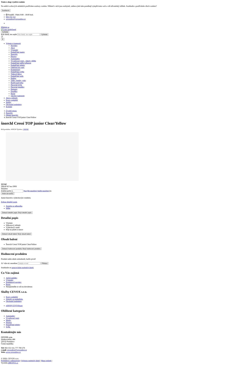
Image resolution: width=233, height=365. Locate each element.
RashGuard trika (17, 83)
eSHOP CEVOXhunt (14, 306)
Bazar (13, 94)
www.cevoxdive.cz (13, 352)
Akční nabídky (11, 278)
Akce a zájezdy (12, 98)
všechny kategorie (18, 96)
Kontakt (9, 107)
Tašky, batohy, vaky (18, 80)
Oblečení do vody (17, 67)
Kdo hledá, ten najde (9, 34)
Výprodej (14, 50)
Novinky (14, 46)
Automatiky (15, 59)
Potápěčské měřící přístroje (21, 63)
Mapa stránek (46, 361)
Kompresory (15, 70)
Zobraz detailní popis (9, 202)
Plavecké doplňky (17, 87)
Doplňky (14, 91)
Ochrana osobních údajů (30, 361)
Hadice (13, 78)
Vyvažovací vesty (12, 318)
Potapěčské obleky (13, 325)
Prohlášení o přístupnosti (10, 361)
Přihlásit (44, 263)
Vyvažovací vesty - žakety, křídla (23, 61)
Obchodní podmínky (14, 104)
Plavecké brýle (16, 85)
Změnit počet (6, 191)
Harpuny (14, 89)
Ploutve (14, 57)
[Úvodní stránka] (8, 29)
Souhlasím (5, 10)
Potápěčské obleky (18, 65)
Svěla (8, 327)
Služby (8, 102)
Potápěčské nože (17, 76)
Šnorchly (14, 54)
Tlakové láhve (16, 74)
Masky (8, 320)
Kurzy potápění (12, 100)
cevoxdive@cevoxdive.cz (17, 350)
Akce (13, 48)
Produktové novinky (13, 282)
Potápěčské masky (18, 52)
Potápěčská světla (17, 72)
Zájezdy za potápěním (14, 299)
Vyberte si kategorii (13, 43)
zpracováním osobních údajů (22, 268)
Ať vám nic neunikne (9, 263)
